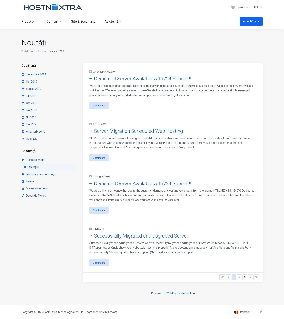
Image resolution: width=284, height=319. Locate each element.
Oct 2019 (31, 81)
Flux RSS (31, 138)
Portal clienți (28, 51)
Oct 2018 (31, 103)
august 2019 (33, 88)
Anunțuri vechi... (35, 131)
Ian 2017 (31, 110)
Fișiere (30, 181)
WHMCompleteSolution (180, 293)
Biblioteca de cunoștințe (40, 174)
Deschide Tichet (36, 195)
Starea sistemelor (37, 188)
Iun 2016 (31, 124)
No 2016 (31, 117)
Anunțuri (42, 51)
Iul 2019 (31, 95)
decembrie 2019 (36, 74)
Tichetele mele (35, 159)
